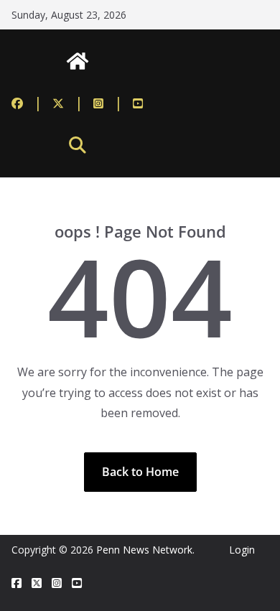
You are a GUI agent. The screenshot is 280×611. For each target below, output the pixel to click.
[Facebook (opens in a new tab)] (26, 103)
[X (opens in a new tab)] (37, 583)
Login (242, 549)
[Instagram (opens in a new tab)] (108, 103)
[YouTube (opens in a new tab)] (138, 103)
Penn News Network (144, 549)
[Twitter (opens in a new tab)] (67, 103)
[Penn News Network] (77, 61)
